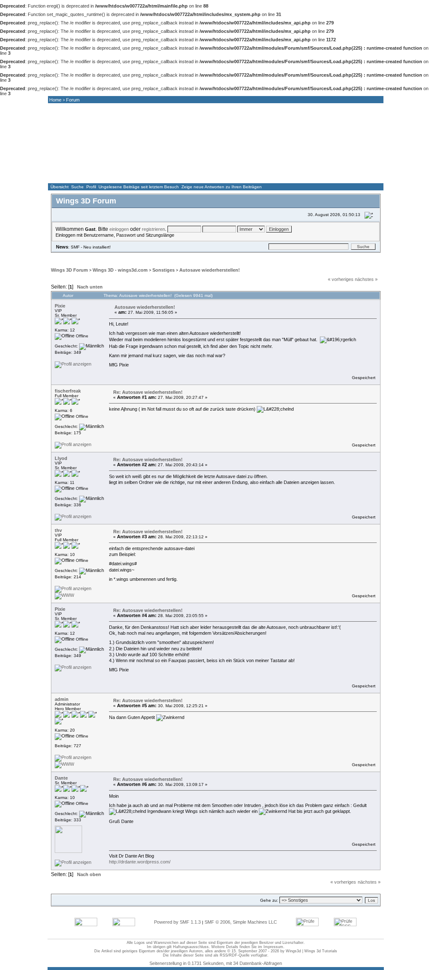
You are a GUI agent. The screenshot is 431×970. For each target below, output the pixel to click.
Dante (61, 777)
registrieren (153, 229)
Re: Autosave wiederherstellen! (148, 392)
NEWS (117, 175)
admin (62, 699)
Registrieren (188, 256)
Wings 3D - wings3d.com (120, 270)
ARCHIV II (351, 175)
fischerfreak (68, 390)
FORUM (164, 175)
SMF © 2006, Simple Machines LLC (241, 922)
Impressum (273, 947)
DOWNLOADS (257, 175)
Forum (73, 99)
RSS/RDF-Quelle (235, 955)
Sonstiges (163, 270)
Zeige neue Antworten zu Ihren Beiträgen (221, 186)
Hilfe (105, 256)
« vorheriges (341, 279)
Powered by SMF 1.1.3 (177, 922)
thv (58, 530)
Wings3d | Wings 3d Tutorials (311, 951)
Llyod (61, 458)
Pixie (60, 305)
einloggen (119, 229)
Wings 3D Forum (69, 270)
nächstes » (366, 279)
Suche (77, 186)
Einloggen (152, 256)
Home (55, 99)
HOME (70, 175)
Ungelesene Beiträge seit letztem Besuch (138, 186)
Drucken (361, 287)
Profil (91, 186)
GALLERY (211, 175)
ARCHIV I (304, 175)
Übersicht (60, 186)
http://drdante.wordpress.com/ (139, 861)
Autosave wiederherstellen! (209, 270)
